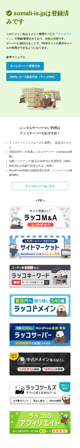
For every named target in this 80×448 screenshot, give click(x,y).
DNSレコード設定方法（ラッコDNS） (33, 76)
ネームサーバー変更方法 (25, 66)
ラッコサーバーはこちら (40, 186)
